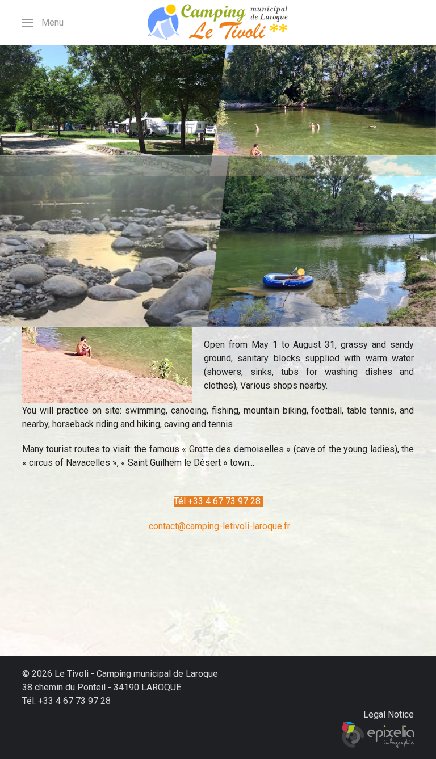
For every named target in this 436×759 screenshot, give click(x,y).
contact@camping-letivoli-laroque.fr (219, 526)
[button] (43, 22)
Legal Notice (388, 714)
